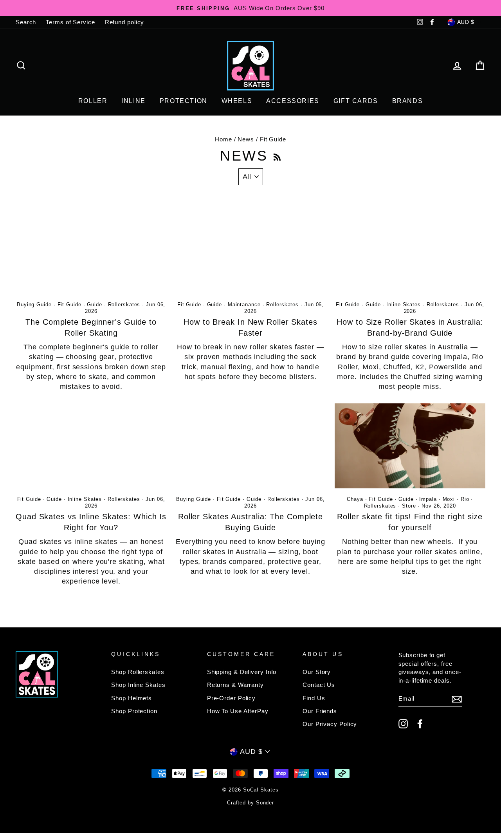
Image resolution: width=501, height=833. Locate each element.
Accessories (292, 101)
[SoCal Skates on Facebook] (420, 723)
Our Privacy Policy (330, 724)
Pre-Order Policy (231, 698)
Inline (133, 101)
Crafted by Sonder (250, 803)
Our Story (317, 672)
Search (26, 22)
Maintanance (244, 304)
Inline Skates (403, 304)
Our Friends (320, 711)
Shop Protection (134, 711)
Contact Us (319, 684)
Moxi (449, 499)
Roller (93, 101)
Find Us (314, 698)
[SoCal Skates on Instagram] (403, 723)
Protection (183, 101)
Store (409, 506)
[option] (250, 8)
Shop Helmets (131, 698)
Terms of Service (70, 22)
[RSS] (277, 156)
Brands (407, 101)
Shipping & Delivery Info (242, 672)
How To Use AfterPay (238, 711)
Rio (465, 499)
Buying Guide (34, 304)
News (246, 139)
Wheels (237, 101)
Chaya (355, 499)
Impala (427, 499)
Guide (94, 304)
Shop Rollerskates (137, 672)
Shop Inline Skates (138, 684)
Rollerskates (124, 304)
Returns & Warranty (235, 684)
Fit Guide (69, 304)
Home (223, 139)
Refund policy (124, 22)
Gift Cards (355, 101)
